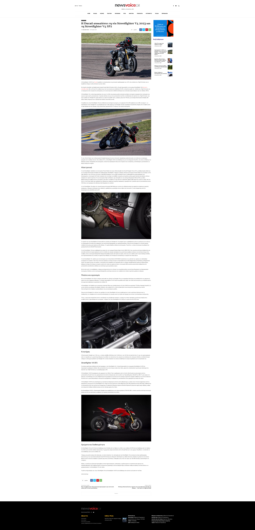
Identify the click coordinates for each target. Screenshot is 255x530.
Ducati (95, 82)
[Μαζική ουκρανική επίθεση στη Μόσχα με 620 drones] (170, 67)
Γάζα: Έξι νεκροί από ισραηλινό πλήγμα (159, 44)
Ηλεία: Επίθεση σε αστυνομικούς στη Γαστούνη (160, 73)
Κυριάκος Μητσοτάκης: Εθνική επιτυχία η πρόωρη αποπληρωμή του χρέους (160, 60)
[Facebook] (173, 6)
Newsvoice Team (86, 29)
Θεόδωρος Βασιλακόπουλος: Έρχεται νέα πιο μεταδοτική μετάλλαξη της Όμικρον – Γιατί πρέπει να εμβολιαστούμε (134, 487)
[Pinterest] (146, 29)
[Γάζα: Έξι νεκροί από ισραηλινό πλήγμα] (170, 45)
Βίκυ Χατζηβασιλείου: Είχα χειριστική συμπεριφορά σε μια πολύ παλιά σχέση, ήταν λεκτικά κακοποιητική (97, 487)
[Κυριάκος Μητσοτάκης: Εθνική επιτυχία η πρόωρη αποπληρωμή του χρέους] (170, 60)
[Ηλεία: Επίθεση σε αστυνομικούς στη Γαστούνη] (170, 74)
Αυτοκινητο (84, 20)
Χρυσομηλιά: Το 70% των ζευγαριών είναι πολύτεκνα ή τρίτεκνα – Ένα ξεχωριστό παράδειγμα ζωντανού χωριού (160, 52)
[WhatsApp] (149, 29)
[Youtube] (176, 6)
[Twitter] (143, 29)
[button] (178, 5)
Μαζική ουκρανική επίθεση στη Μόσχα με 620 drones (160, 66)
